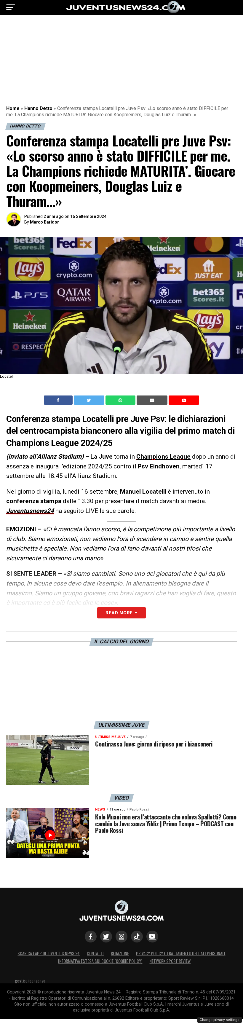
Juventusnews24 (30, 510)
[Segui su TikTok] (137, 936)
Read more (118, 612)
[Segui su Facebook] (91, 936)
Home (13, 108)
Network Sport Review (170, 961)
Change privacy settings (219, 1020)
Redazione (120, 953)
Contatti (95, 953)
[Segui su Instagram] (121, 936)
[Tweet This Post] (89, 400)
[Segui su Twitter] (106, 936)
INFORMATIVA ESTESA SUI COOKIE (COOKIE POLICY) (100, 961)
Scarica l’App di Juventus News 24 (48, 953)
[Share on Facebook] (59, 400)
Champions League (163, 456)
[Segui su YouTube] (152, 936)
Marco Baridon (45, 222)
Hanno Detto (38, 108)
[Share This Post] (121, 400)
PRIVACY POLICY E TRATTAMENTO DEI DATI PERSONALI (180, 953)
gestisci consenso (30, 980)
